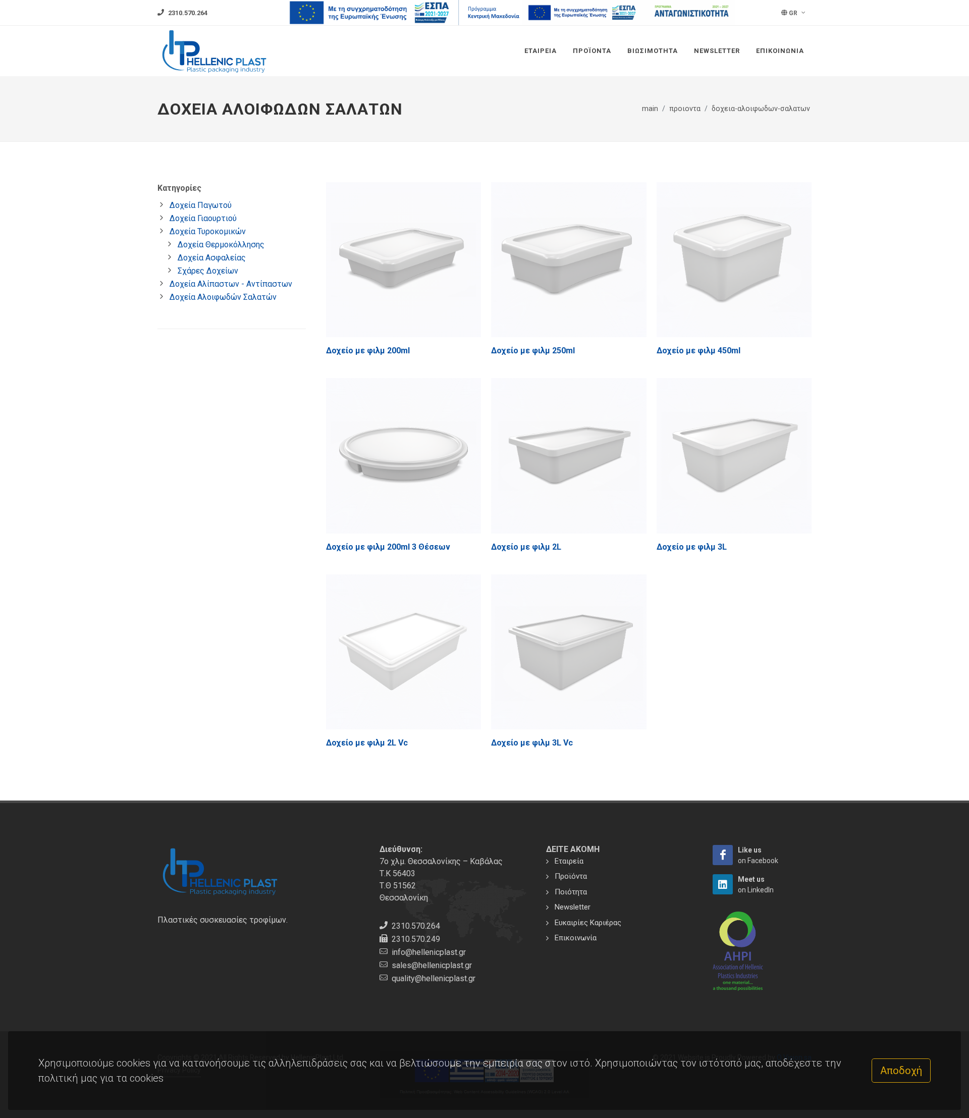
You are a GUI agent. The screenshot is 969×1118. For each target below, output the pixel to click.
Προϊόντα (592, 51)
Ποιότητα (571, 891)
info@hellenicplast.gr (429, 952)
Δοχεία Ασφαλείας (212, 257)
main (650, 108)
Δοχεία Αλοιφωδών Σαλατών (223, 297)
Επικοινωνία (780, 51)
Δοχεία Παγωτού (201, 205)
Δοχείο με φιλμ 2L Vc (367, 743)
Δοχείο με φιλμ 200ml (368, 350)
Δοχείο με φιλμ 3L (692, 547)
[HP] (723, 855)
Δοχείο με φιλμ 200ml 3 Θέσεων (388, 547)
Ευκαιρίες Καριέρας (588, 922)
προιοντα (685, 108)
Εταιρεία (540, 51)
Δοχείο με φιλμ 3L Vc (532, 743)
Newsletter (717, 51)
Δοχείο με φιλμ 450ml (698, 350)
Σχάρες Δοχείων (208, 271)
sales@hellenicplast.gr (432, 965)
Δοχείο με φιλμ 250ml (533, 350)
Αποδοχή (901, 1070)
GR (793, 13)
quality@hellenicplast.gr (433, 978)
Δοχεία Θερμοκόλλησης (221, 244)
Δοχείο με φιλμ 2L (526, 547)
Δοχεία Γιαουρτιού (203, 218)
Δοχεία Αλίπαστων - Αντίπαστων (231, 284)
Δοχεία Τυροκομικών (208, 231)
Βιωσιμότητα (652, 51)
